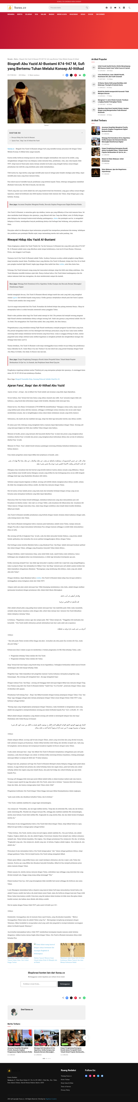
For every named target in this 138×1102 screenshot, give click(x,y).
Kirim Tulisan (65, 1079)
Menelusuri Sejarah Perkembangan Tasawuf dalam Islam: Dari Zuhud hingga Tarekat (18, 960)
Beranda (11, 14)
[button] (129, 8)
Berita (19, 14)
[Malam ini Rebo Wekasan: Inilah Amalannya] (95, 165)
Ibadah (51, 14)
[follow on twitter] (119, 7)
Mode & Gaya (62, 14)
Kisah (83, 14)
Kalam (43, 14)
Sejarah (28, 14)
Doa (36, 14)
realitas (61, 264)
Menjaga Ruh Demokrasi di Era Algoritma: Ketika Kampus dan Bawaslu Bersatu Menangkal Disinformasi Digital (44, 1051)
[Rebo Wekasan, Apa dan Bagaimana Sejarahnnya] (95, 175)
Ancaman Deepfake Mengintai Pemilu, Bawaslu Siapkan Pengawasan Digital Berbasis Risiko (50, 204)
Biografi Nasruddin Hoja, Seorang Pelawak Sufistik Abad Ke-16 (37, 379)
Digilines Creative (51, 1099)
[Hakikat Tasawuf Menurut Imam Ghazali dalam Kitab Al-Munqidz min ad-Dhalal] (46, 950)
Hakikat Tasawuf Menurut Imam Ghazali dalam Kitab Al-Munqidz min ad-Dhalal (45, 960)
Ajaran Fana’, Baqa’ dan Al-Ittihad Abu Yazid (25, 140)
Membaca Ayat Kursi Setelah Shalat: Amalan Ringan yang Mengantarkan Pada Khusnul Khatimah (113, 110)
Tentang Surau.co (66, 1076)
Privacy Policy (65, 1090)
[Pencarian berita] (86, 8)
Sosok (90, 14)
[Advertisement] (69, 32)
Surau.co (11, 149)
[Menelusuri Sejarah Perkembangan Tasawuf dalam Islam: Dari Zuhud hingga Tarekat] (20, 950)
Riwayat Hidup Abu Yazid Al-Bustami (23, 137)
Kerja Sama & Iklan (67, 1083)
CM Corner (100, 14)
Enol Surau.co (27, 1009)
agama (15, 297)
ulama (56, 218)
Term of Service (66, 1086)
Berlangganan (65, 984)
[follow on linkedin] (124, 7)
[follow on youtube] (115, 7)
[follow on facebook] (106, 7)
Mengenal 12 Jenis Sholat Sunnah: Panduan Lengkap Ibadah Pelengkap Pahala (113, 101)
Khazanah (74, 14)
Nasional (17, 1044)
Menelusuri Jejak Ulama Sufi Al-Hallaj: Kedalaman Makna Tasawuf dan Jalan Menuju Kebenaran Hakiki (72, 960)
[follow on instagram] (111, 7)
